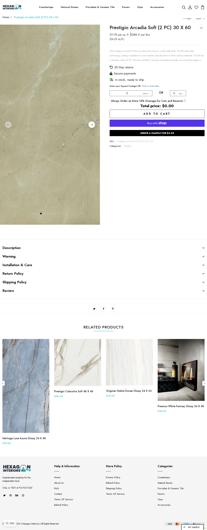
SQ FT (145, 93)
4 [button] (51, 213)
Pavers (126, 7)
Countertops (46, 7)
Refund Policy (61, 505)
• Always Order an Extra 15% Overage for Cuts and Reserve (146, 101)
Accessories (157, 7)
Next (199, 19)
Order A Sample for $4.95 (157, 133)
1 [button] (41, 213)
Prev (189, 19)
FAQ (56, 488)
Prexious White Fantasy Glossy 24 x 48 (181, 406)
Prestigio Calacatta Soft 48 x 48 (73, 391)
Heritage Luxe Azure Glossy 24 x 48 (24, 438)
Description (11, 247)
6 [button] (59, 213)
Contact (58, 494)
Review (8, 290)
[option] (50, 125)
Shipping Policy (14, 282)
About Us (59, 483)
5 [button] (55, 213)
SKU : (113, 141)
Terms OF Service (63, 499)
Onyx (140, 7)
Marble (127, 146)
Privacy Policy (113, 477)
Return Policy (12, 273)
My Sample (194, 527)
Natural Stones (69, 7)
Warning (9, 256)
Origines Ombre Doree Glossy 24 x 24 (129, 391)
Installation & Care (17, 264)
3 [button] (48, 213)
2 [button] (44, 213)
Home (5, 17)
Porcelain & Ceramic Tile (100, 7)
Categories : (116, 146)
